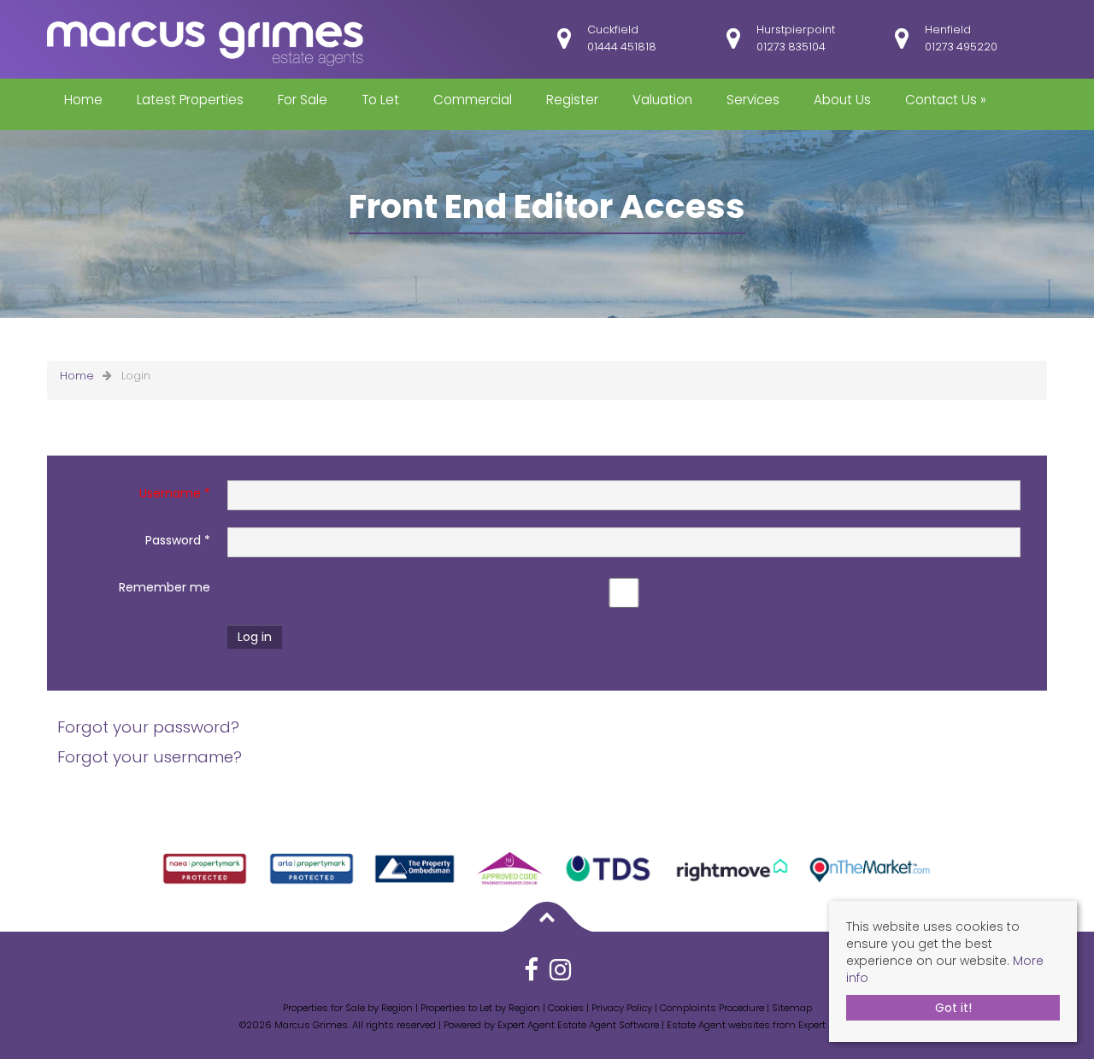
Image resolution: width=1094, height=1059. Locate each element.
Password (177, 540)
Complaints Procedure (712, 1008)
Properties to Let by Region (480, 1008)
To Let (380, 100)
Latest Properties (190, 100)
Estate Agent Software (608, 1025)
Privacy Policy (621, 1008)
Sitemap (792, 1008)
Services (752, 100)
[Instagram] (560, 975)
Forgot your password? (148, 727)
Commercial (472, 100)
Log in (255, 636)
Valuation (662, 100)
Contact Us (945, 100)
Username (174, 493)
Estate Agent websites (718, 1025)
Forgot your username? (149, 757)
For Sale (302, 100)
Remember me (164, 587)
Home (83, 100)
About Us (842, 100)
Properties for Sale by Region (348, 1008)
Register (572, 100)
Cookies (566, 1008)
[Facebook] (531, 975)
